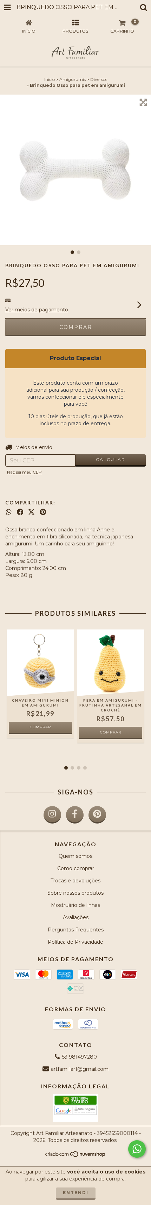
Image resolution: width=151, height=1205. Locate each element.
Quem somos (75, 856)
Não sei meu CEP (24, 472)
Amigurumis (72, 79)
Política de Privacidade (75, 942)
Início (49, 79)
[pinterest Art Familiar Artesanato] (97, 815)
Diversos (98, 79)
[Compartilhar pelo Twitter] (31, 512)
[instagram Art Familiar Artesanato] (52, 815)
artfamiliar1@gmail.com (80, 1069)
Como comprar (75, 868)
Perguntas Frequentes (76, 930)
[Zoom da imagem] (143, 102)
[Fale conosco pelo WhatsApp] (137, 1149)
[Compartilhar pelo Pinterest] (43, 512)
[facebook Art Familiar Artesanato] (75, 815)
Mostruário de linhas (75, 905)
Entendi (75, 1192)
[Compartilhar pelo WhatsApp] (8, 512)
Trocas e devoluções (75, 880)
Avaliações (75, 917)
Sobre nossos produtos (75, 893)
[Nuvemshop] (75, 1156)
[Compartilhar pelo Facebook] (20, 512)
